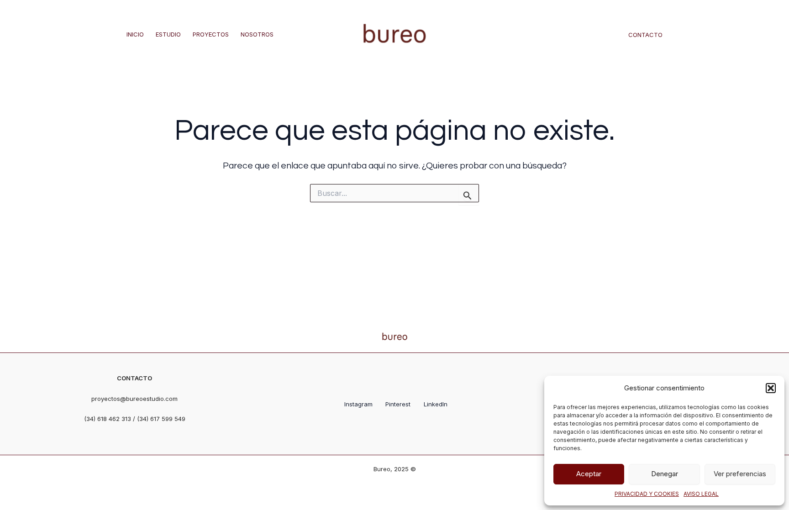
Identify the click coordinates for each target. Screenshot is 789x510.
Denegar (664, 473)
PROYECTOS (211, 34)
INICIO (135, 34)
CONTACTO (645, 34)
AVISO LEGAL (701, 493)
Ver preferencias (740, 473)
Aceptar (588, 473)
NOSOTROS (257, 34)
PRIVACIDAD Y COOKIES (647, 493)
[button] (770, 388)
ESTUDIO (168, 34)
